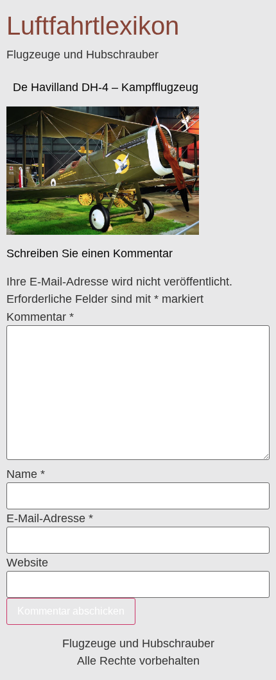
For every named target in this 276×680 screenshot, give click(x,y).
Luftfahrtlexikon (92, 26)
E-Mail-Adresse (49, 518)
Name (25, 474)
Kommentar (40, 317)
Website (27, 562)
